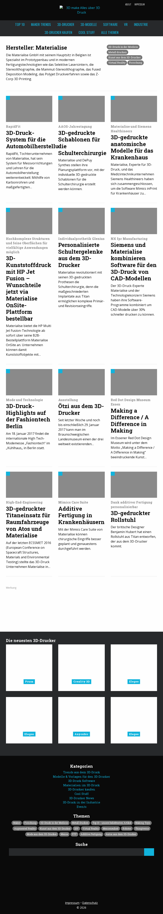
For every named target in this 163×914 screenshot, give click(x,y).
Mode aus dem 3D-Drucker (42, 834)
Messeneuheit (110, 828)
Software (110, 24)
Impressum (139, 4)
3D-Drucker (65, 24)
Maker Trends (41, 24)
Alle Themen (109, 32)
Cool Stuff (87, 32)
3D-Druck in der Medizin (123, 46)
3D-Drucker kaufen (58, 32)
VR (126, 24)
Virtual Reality (116, 62)
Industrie (141, 24)
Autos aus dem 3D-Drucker (121, 834)
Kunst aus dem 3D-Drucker (124, 57)
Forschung (135, 62)
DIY (76, 828)
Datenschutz (90, 903)
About (128, 4)
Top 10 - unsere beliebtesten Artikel (111, 822)
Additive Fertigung (91, 834)
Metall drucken (117, 52)
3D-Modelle (89, 24)
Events (81, 807)
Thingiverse (142, 828)
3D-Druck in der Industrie (81, 802)
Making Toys (142, 822)
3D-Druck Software (81, 781)
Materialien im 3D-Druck (81, 785)
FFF (74, 834)
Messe (64, 834)
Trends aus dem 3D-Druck (81, 772)
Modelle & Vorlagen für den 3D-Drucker (81, 777)
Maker (16, 822)
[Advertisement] (81, 604)
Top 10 (20, 24)
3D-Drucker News (81, 798)
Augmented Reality (25, 828)
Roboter (126, 828)
